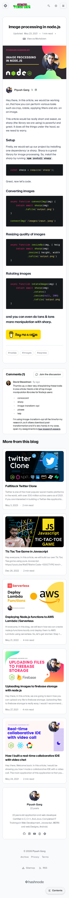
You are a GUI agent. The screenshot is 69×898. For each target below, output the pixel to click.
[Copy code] (59, 168)
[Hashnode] (44, 834)
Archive (25, 857)
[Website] (39, 834)
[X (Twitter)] (32, 90)
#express (42, 353)
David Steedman (22, 382)
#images (26, 353)
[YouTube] (34, 834)
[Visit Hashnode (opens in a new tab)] (34, 882)
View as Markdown (36, 38)
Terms (45, 857)
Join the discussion (50, 374)
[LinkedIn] (35, 90)
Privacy (35, 857)
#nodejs (12, 353)
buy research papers (49, 429)
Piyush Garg (21, 90)
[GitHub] (24, 834)
